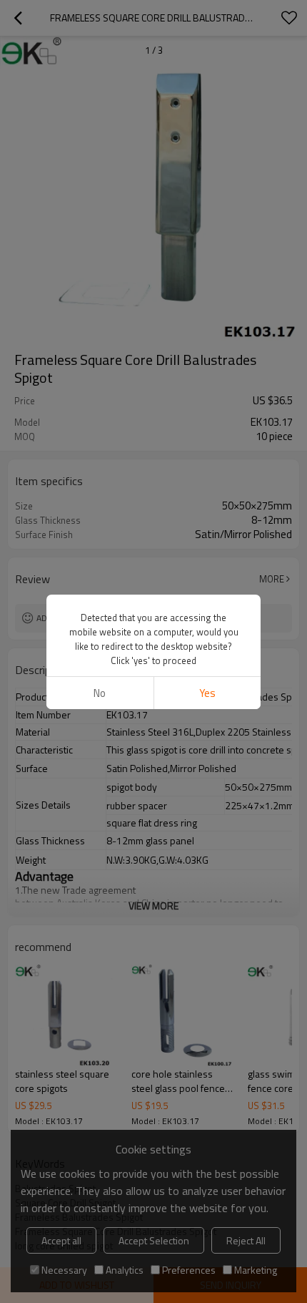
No (100, 693)
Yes (207, 693)
